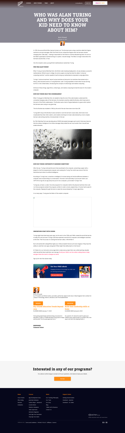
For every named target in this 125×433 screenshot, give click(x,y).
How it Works (21, 397)
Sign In (88, 3)
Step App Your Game (34, 416)
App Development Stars (35, 397)
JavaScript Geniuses (34, 400)
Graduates (20, 405)
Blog (47, 405)
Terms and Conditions (31, 422)
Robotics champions (34, 407)
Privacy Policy (42, 422)
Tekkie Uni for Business (52, 407)
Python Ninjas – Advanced (35, 402)
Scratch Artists (32, 405)
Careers (54, 422)
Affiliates (49, 422)
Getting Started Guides (68, 397)
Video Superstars (33, 409)
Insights (38, 303)
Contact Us (49, 409)
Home (19, 394)
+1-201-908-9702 (79, 3)
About (47, 394)
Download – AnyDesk (68, 400)
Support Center (67, 394)
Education (70, 303)
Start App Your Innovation (35, 414)
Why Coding (21, 400)
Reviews (20, 402)
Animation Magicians (34, 412)
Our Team (48, 400)
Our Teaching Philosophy (52, 397)
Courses (28, 3)
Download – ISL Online (68, 402)
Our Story (48, 402)
